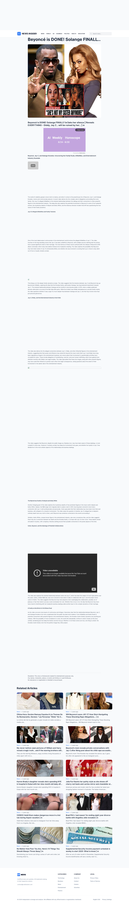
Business (59, 33)
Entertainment (62, 887)
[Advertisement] (64, 15)
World (48, 33)
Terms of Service (95, 881)
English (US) (96, 899)
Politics (67, 33)
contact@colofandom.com (24, 884)
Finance (60, 890)
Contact (76, 881)
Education (81, 33)
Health (74, 33)
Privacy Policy (94, 878)
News (42, 33)
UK (53, 33)
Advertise (77, 887)
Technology (61, 878)
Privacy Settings (107, 899)
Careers (76, 884)
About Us (76, 878)
